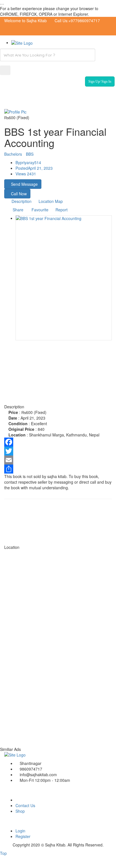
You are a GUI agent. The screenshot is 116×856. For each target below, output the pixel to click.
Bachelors (13, 154)
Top (3, 853)
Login (20, 831)
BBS (30, 154)
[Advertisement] (58, 384)
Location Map (51, 201)
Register (22, 836)
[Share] (58, 469)
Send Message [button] (24, 184)
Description (22, 201)
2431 (25, 173)
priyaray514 (28, 162)
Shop (20, 811)
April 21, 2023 (34, 168)
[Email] (58, 460)
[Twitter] (58, 451)
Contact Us (25, 805)
